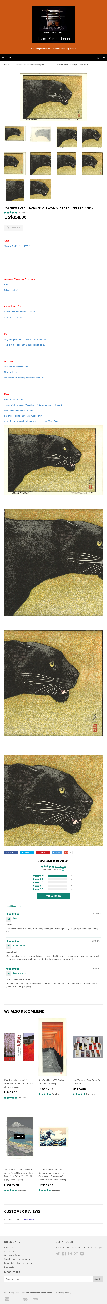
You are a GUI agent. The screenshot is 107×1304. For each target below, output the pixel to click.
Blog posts (9, 1266)
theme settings (95, 1247)
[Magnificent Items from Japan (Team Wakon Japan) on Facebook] (64, 1254)
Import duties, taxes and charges (19, 1262)
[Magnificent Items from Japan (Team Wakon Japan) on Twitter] (58, 1254)
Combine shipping (12, 1255)
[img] (12, 913)
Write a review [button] (53, 895)
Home (6, 64)
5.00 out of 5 (60, 866)
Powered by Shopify (63, 1292)
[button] (10, 212)
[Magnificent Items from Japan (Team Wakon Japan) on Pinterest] (70, 1254)
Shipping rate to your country (17, 1259)
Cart (102, 57)
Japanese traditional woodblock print (33, 64)
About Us (8, 1247)
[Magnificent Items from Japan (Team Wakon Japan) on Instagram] (82, 1254)
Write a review (28, 1219)
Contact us (9, 1251)
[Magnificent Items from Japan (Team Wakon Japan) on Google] (76, 1254)
